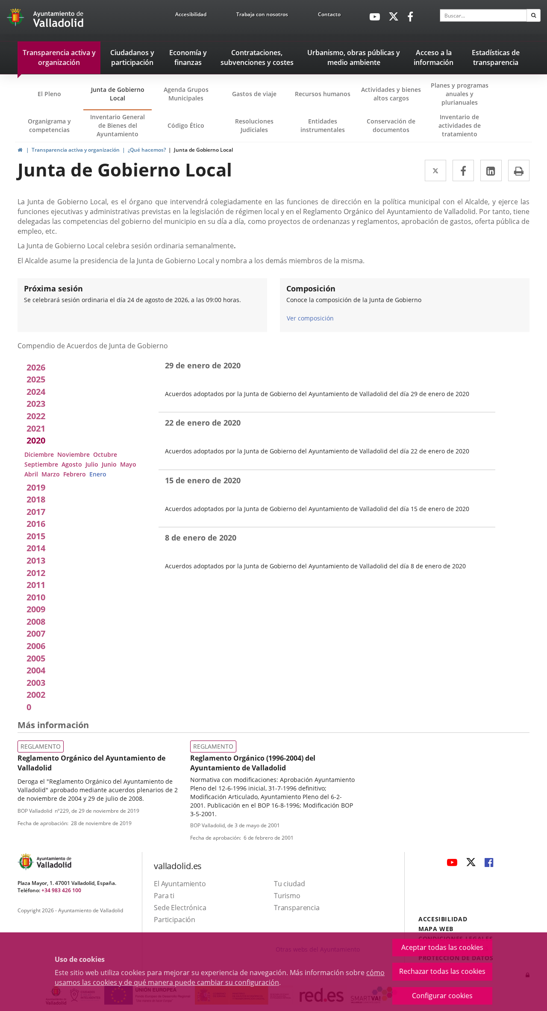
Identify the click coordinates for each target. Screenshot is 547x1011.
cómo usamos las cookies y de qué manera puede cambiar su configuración (220, 977)
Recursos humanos (322, 94)
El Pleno (49, 94)
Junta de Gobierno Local (117, 93)
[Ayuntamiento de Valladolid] (16, 19)
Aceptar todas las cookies (442, 947)
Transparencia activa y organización (76, 149)
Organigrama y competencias (49, 125)
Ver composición (310, 318)
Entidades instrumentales (322, 125)
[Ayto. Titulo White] (58, 19)
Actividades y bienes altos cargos (391, 93)
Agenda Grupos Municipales (186, 93)
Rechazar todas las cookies (442, 971)
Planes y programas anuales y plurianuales (459, 93)
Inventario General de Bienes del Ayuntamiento (117, 125)
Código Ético (186, 125)
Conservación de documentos (394, 129)
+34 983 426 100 (61, 890)
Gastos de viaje (254, 94)
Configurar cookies (442, 995)
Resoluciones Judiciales (254, 125)
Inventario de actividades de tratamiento (459, 125)
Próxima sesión (53, 288)
